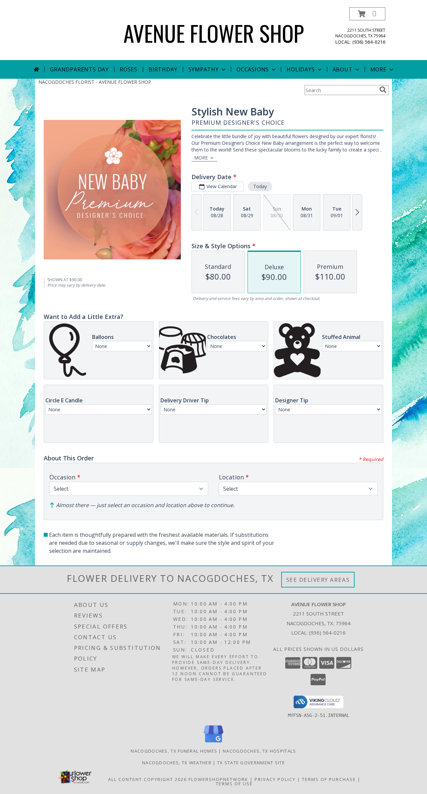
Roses (128, 69)
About (343, 69)
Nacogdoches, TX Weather (176, 763)
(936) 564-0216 (368, 42)
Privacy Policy (275, 779)
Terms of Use (234, 784)
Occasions (253, 69)
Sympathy (203, 69)
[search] (383, 89)
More (378, 69)
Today (260, 186)
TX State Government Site (251, 763)
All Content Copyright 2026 (147, 779)
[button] (367, 13)
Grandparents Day (79, 69)
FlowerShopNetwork (218, 779)
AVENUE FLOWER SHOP (213, 33)
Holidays (301, 69)
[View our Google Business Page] (213, 743)
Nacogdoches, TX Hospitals (259, 751)
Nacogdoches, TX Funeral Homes (174, 751)
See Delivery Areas (318, 579)
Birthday (162, 69)
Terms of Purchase (329, 779)
